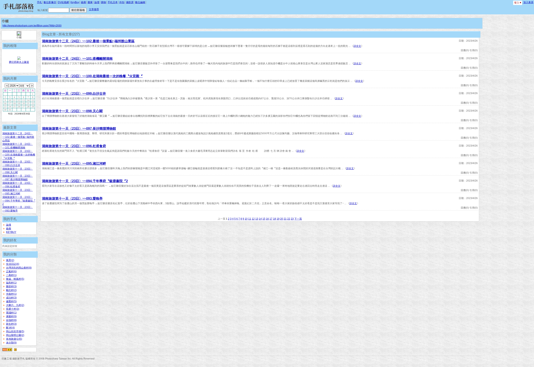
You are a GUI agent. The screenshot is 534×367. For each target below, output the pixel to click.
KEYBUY (11, 232)
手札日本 (113, 2)
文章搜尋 (94, 9)
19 (278, 218)
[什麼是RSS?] (15, 349)
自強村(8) (11, 320)
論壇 (96, 2)
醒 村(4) (10, 327)
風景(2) (10, 260)
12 (253, 218)
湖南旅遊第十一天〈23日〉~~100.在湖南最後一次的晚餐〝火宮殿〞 (18, 155)
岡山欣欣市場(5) (15, 331)
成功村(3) (11, 297)
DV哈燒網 (63, 2)
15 (263, 218)
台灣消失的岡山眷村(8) (19, 267)
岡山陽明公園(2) (15, 335)
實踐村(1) (11, 312)
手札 (39, 2)
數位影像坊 (50, 2)
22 (288, 218)
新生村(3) (11, 323)
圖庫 (90, 2)
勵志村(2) (11, 290)
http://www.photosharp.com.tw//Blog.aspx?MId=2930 (32, 25)
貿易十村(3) (12, 308)
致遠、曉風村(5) (15, 278)
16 (267, 218)
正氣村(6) (11, 271)
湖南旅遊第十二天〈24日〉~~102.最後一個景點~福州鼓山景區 (18, 137)
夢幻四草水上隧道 (19, 62)
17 (271, 218)
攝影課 (130, 2)
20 (281, 218)
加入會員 (528, 2)
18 (274, 218)
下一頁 (298, 218)
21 (285, 218)
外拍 (121, 2)
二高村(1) (11, 275)
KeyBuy (75, 2)
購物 (103, 2)
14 (260, 218)
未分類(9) (11, 342)
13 (256, 218)
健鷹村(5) (11, 301)
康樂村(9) (11, 316)
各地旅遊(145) (14, 338)
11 (249, 218)
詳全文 (357, 46)
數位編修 (140, 2)
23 (292, 218)
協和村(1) (11, 282)
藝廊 (83, 2)
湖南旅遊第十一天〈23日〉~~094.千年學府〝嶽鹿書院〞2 (18, 200)
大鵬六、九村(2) (15, 305)
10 (246, 218)
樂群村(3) (11, 286)
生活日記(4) (12, 263)
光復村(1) (11, 293)
